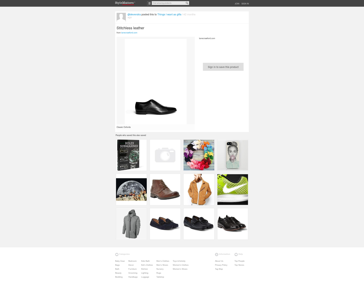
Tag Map (219, 269)
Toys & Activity (179, 261)
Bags (117, 265)
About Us (219, 261)
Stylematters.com (125, 3)
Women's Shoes (180, 269)
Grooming (132, 273)
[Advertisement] (223, 92)
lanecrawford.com (129, 32)
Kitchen (144, 269)
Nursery (160, 269)
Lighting (144, 273)
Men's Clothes (162, 261)
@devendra (134, 14)
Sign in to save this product (223, 67)
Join (237, 3)
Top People (239, 261)
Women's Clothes (181, 265)
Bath (117, 269)
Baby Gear (120, 261)
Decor (131, 265)
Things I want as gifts (169, 14)
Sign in (245, 3)
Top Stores (239, 265)
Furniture (132, 269)
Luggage (145, 277)
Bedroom (132, 261)
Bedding (119, 277)
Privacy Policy (221, 265)
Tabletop (160, 277)
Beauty (118, 273)
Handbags (133, 277)
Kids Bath (145, 261)
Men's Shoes (162, 265)
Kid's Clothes (147, 265)
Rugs (158, 273)
